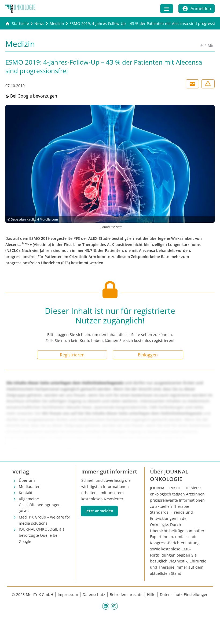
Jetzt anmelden (99, 510)
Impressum (68, 594)
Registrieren (72, 355)
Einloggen (148, 355)
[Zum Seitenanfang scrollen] (210, 609)
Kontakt (25, 492)
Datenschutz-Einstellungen (184, 594)
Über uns (27, 480)
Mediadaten (30, 486)
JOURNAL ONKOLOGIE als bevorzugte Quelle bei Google (41, 535)
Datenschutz (94, 594)
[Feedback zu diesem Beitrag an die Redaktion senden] (208, 83)
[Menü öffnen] (166, 8)
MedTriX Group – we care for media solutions (44, 520)
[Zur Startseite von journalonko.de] (20, 8)
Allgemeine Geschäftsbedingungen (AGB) (40, 505)
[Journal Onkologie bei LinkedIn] (105, 606)
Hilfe (151, 594)
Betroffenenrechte (126, 594)
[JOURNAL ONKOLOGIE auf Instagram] (114, 606)
